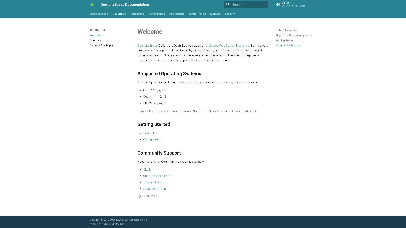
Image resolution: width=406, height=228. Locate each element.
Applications (176, 13)
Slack (147, 169)
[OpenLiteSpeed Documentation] (92, 4)
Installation (137, 13)
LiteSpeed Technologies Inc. (131, 219)
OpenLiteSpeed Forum (158, 176)
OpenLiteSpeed (99, 13)
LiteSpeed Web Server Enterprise (227, 45)
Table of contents (287, 30)
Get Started (119, 13)
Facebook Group (154, 188)
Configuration (156, 13)
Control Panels (197, 13)
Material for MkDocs (113, 223)
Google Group (152, 182)
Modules (215, 13)
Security (230, 13)
